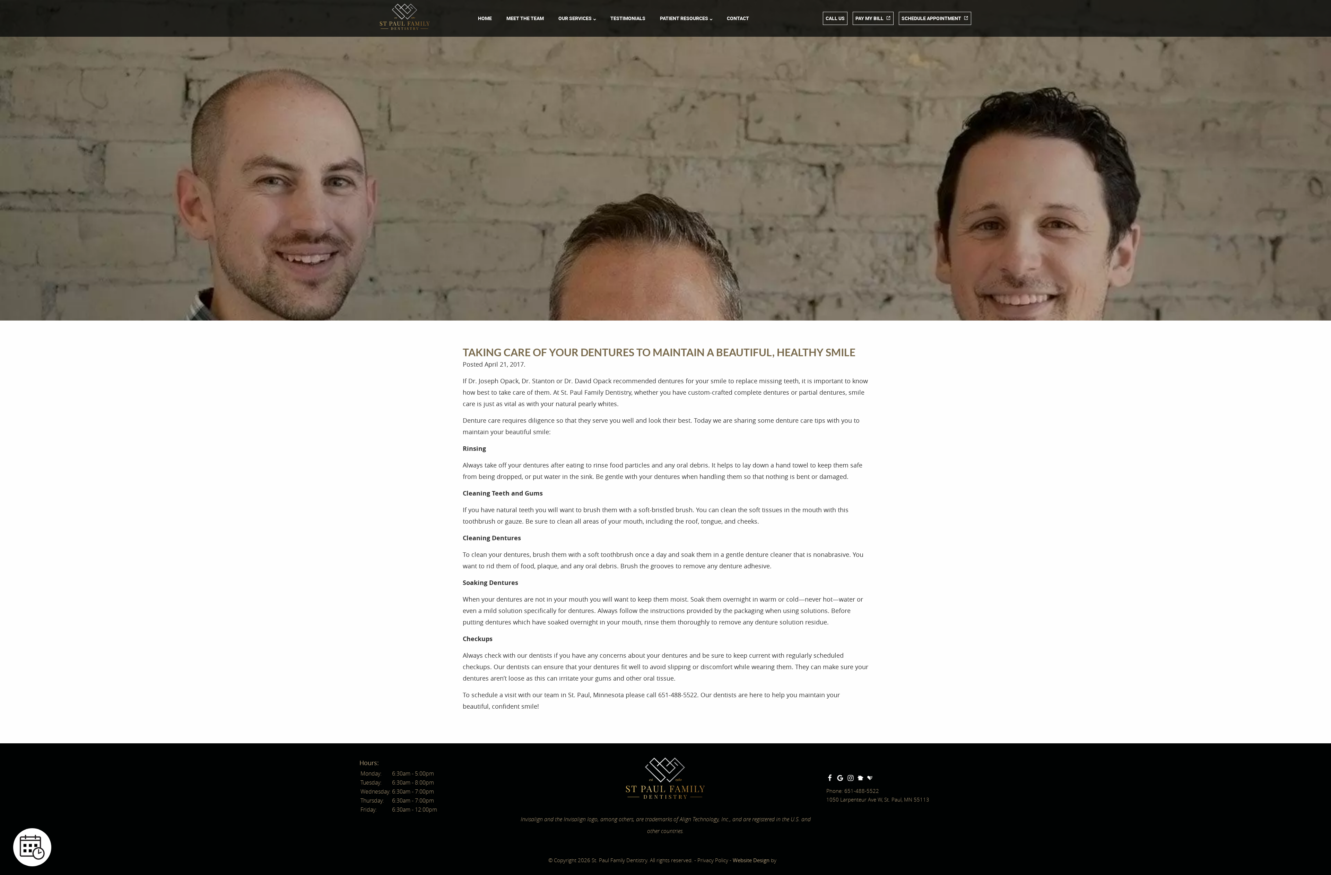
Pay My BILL (869, 18)
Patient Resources (684, 18)
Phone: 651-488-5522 (852, 790)
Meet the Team (525, 18)
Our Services (575, 18)
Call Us (835, 18)
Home (485, 18)
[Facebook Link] (829, 778)
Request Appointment (130, 771)
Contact (738, 18)
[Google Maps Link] (840, 778)
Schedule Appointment (931, 18)
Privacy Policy (712, 860)
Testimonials (627, 18)
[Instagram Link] (850, 778)
